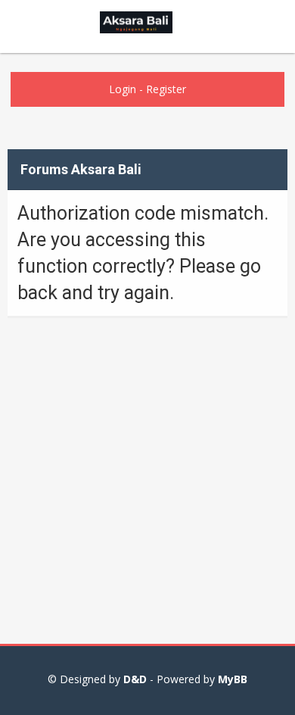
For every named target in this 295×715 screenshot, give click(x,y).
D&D (135, 679)
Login (122, 89)
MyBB (232, 679)
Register (166, 89)
